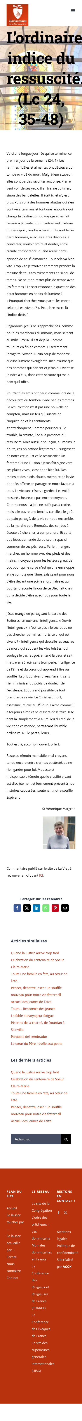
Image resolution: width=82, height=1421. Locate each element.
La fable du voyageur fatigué (32, 1015)
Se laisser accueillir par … (14, 1243)
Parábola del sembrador (29, 1036)
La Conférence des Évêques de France (41, 1325)
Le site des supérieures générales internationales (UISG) (41, 1357)
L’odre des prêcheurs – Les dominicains (41, 1227)
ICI (41, 875)
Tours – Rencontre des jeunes (33, 1008)
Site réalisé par (65, 1263)
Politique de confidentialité (66, 1249)
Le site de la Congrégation (41, 1207)
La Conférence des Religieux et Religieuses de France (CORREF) (40, 1287)
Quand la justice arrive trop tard (35, 953)
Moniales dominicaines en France (41, 1252)
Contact (12, 1277)
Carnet (11, 1257)
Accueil (12, 1208)
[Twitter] (65, 1212)
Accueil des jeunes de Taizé (31, 1001)
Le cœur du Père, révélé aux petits (36, 1043)
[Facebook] (58, 1212)
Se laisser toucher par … (15, 1222)
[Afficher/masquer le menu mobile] (73, 10)
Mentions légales (64, 1235)
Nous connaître (14, 1267)
